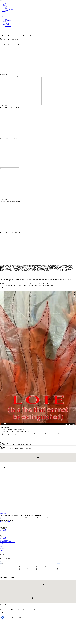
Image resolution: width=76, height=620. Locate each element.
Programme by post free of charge (5, 541)
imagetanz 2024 (3, 40)
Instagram (7, 30)
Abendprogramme (3, 513)
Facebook (4, 30)
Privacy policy (2, 543)
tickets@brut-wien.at (3, 521)
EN (5, 3)
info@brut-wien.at (3, 530)
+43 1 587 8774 (10, 521)
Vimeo (11, 30)
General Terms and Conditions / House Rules (7, 542)
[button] (43, 584)
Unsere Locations (9, 3)
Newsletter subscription (4, 540)
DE (3, 3)
